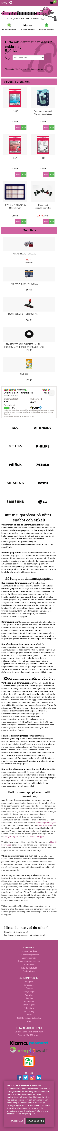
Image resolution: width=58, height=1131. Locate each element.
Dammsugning (29, 1005)
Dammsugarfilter (29, 958)
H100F (15, 111)
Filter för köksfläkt (29, 968)
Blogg (29, 1021)
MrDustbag (29, 1011)
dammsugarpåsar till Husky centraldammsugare (22, 727)
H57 (15, 158)
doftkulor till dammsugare (12, 558)
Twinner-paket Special (24, 254)
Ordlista (29, 1015)
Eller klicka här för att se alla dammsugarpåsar (25, 69)
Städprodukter (29, 971)
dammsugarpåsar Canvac (12, 730)
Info (18, 127)
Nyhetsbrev (29, 1008)
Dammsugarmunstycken (29, 961)
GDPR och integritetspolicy (29, 1018)
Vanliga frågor (29, 991)
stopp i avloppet (37, 836)
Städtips (29, 998)
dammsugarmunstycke (46, 822)
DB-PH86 (24, 374)
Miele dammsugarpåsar (25, 716)
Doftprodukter (29, 964)
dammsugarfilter (44, 825)
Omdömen (29, 1001)
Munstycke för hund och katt (24, 314)
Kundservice (29, 985)
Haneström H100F (41, 722)
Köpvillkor (29, 995)
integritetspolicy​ (28, 1114)
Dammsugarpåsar (29, 951)
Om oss (29, 988)
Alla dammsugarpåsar (29, 955)
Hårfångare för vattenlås (24, 284)
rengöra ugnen (11, 836)
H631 (43, 158)
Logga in (29, 982)
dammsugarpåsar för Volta (13, 719)
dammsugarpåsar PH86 (12, 722)
